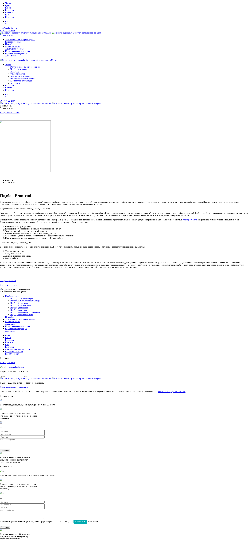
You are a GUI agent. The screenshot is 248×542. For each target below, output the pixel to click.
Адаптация (10, 324)
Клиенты (9, 12)
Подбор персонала (13, 42)
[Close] (1, 427)
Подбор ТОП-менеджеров (21, 298)
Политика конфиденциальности (14, 387)
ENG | (7, 21)
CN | (7, 24)
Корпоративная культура (16, 53)
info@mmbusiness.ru (15, 367)
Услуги (8, 3)
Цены (7, 5)
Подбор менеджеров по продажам (25, 312)
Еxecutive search (12, 354)
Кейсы (8, 8)
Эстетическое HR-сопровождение (20, 39)
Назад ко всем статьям (10, 112)
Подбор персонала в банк (21, 315)
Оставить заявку (7, 35)
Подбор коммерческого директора (25, 301)
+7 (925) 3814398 (7, 363)
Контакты (9, 17)
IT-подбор (9, 44)
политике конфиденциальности (171, 392)
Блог (7, 15)
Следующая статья (8, 281)
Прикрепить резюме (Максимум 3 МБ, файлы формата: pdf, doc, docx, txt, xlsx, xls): (36, 521)
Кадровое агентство (14, 351)
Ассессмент (10, 56)
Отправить (5, 451)
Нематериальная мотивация (17, 51)
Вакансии (9, 10)
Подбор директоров (19, 308)
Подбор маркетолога (19, 310)
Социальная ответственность (18, 349)
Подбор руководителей (20, 305)
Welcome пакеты (12, 46)
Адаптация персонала (14, 49)
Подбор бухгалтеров (19, 303)
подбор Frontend (190, 220)
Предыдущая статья (8, 285)
